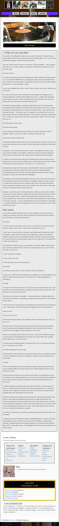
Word (18, 467)
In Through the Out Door (11, 498)
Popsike (32, 454)
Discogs (20, 454)
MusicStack (33, 452)
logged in (12, 440)
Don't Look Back (9, 494)
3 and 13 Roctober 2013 (13, 503)
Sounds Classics (35, 456)
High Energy (8, 492)
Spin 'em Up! (29, 5)
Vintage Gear (22, 456)
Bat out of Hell (9, 496)
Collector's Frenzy (23, 452)
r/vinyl (44, 460)
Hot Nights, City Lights (11, 490)
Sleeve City (9, 460)
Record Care (9, 450)
